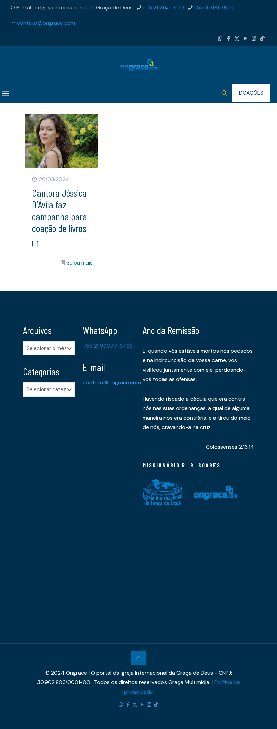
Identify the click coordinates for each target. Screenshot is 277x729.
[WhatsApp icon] (220, 38)
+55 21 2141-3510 (163, 7)
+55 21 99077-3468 (108, 345)
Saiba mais (80, 262)
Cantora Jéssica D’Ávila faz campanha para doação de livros (59, 210)
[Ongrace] (138, 65)
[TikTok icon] (262, 38)
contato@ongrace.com (46, 22)
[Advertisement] (49, 508)
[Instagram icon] (253, 38)
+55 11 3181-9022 (214, 7)
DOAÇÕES (251, 92)
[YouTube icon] (245, 38)
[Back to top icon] (138, 658)
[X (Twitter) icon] (237, 38)
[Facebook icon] (228, 38)
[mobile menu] (5, 93)
